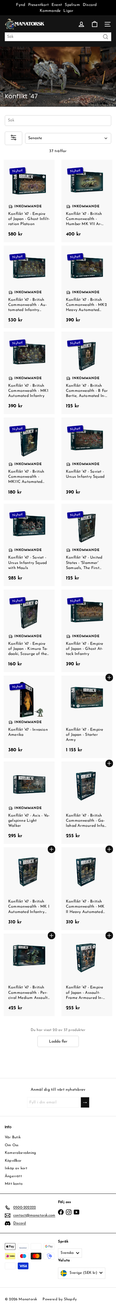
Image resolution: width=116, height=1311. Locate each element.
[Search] (105, 36)
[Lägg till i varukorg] (109, 677)
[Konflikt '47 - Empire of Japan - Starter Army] (87, 717)
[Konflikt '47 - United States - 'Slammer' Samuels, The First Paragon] (87, 545)
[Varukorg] (94, 24)
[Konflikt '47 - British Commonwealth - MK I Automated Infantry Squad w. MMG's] (29, 888)
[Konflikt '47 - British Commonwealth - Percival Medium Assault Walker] (29, 975)
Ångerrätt (13, 1176)
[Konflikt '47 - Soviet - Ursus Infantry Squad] (87, 458)
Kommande (50, 11)
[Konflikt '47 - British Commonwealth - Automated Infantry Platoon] (29, 287)
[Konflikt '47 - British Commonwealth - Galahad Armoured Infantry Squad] (87, 802)
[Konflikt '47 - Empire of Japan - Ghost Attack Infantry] (87, 631)
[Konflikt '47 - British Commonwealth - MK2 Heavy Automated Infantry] (87, 287)
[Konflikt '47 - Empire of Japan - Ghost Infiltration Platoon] (29, 201)
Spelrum (72, 5)
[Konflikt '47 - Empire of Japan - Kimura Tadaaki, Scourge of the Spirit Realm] (29, 631)
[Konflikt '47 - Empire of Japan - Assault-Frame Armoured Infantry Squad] (87, 975)
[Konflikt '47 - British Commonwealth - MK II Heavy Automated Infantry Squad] (87, 888)
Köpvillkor (13, 1161)
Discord (90, 5)
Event (57, 5)
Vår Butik (13, 1137)
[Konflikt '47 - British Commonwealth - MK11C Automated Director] (29, 458)
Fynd (20, 5)
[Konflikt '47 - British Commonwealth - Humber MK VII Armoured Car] (87, 201)
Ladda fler (58, 1041)
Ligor (68, 11)
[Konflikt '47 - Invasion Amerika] (29, 717)
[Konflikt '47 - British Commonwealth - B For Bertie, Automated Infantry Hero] (87, 373)
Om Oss (11, 1145)
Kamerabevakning (20, 1153)
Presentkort (38, 5)
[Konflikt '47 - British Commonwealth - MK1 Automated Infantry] (29, 373)
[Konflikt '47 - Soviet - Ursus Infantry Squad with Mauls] (29, 545)
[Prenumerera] (85, 1102)
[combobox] (58, 36)
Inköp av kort (16, 1168)
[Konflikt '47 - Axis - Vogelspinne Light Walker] (29, 802)
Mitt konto (14, 1184)
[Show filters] (13, 138)
